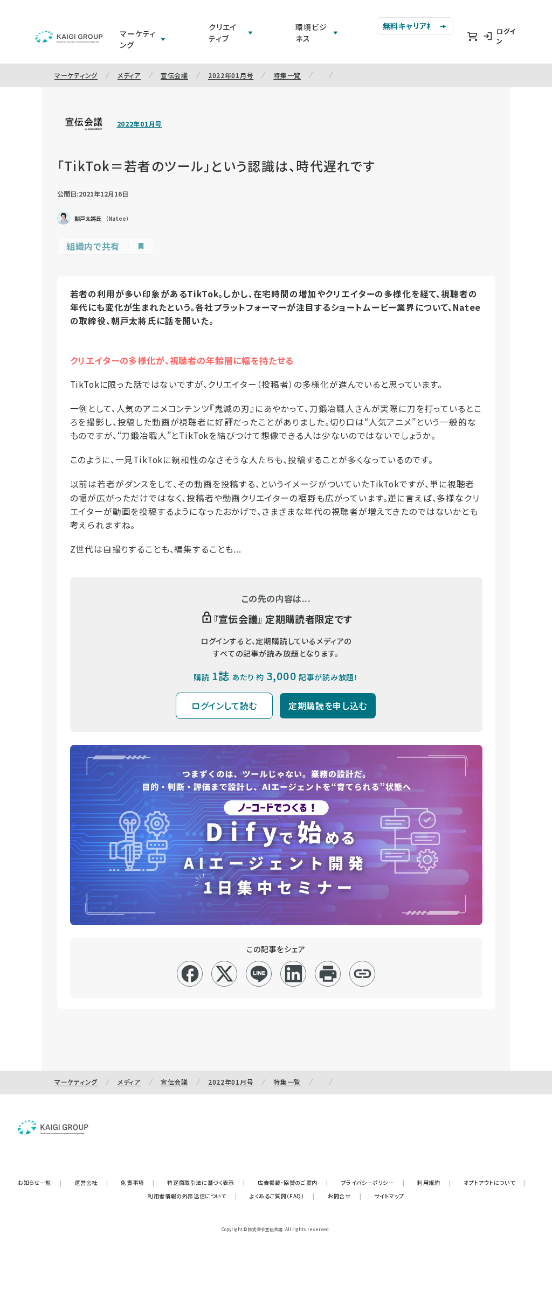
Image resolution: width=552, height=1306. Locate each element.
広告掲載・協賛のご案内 (293, 1182)
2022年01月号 (230, 75)
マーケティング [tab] (138, 39)
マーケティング (76, 75)
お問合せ (344, 1196)
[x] (224, 974)
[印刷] (328, 974)
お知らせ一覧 (39, 1182)
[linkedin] (293, 974)
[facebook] (190, 974)
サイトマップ (389, 1196)
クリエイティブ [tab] (223, 33)
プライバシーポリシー (373, 1182)
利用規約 (434, 1182)
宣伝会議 (174, 75)
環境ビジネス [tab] (311, 33)
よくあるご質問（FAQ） (282, 1196)
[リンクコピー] (362, 974)
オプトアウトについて (495, 1182)
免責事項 (137, 1182)
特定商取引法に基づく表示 (206, 1182)
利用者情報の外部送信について (192, 1196)
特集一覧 (287, 75)
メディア (129, 75)
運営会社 (91, 1182)
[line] (259, 974)
